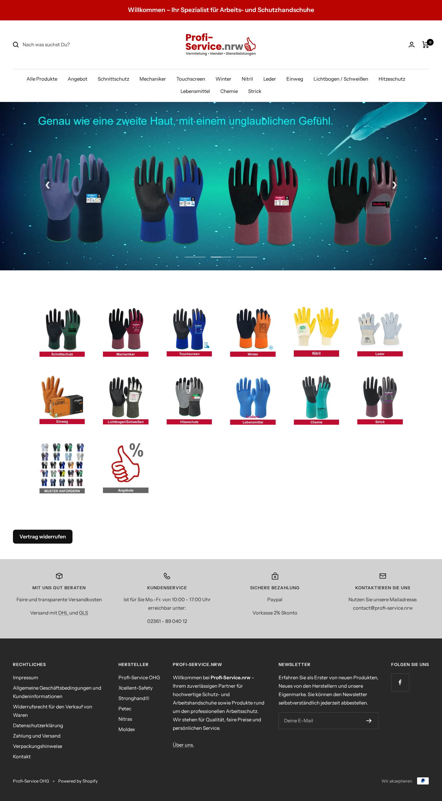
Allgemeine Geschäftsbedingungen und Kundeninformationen (57, 692)
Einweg (294, 79)
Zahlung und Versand (37, 736)
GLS (83, 613)
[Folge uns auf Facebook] (400, 682)
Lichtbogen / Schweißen (341, 79)
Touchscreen (190, 79)
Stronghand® (133, 698)
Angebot (77, 79)
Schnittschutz (113, 79)
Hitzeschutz (392, 79)
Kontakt (22, 756)
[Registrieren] (369, 720)
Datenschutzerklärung (38, 725)
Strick (254, 91)
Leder (269, 79)
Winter (223, 79)
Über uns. (183, 745)
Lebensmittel (195, 91)
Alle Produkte (42, 79)
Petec (124, 708)
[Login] (411, 44)
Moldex (126, 729)
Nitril (247, 79)
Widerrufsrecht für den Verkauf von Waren (52, 711)
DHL (63, 613)
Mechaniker (152, 79)
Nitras (125, 719)
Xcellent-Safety (135, 688)
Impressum (25, 677)
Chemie (229, 91)
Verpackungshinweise (37, 746)
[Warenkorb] (425, 44)
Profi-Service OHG (139, 677)
